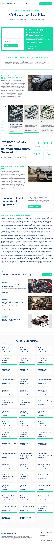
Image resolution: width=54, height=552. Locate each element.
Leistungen (21, 3)
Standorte (28, 3)
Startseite (42, 535)
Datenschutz (49, 540)
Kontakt (34, 3)
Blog (41, 543)
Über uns (16, 3)
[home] (7, 4)
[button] (2, 106)
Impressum (49, 538)
